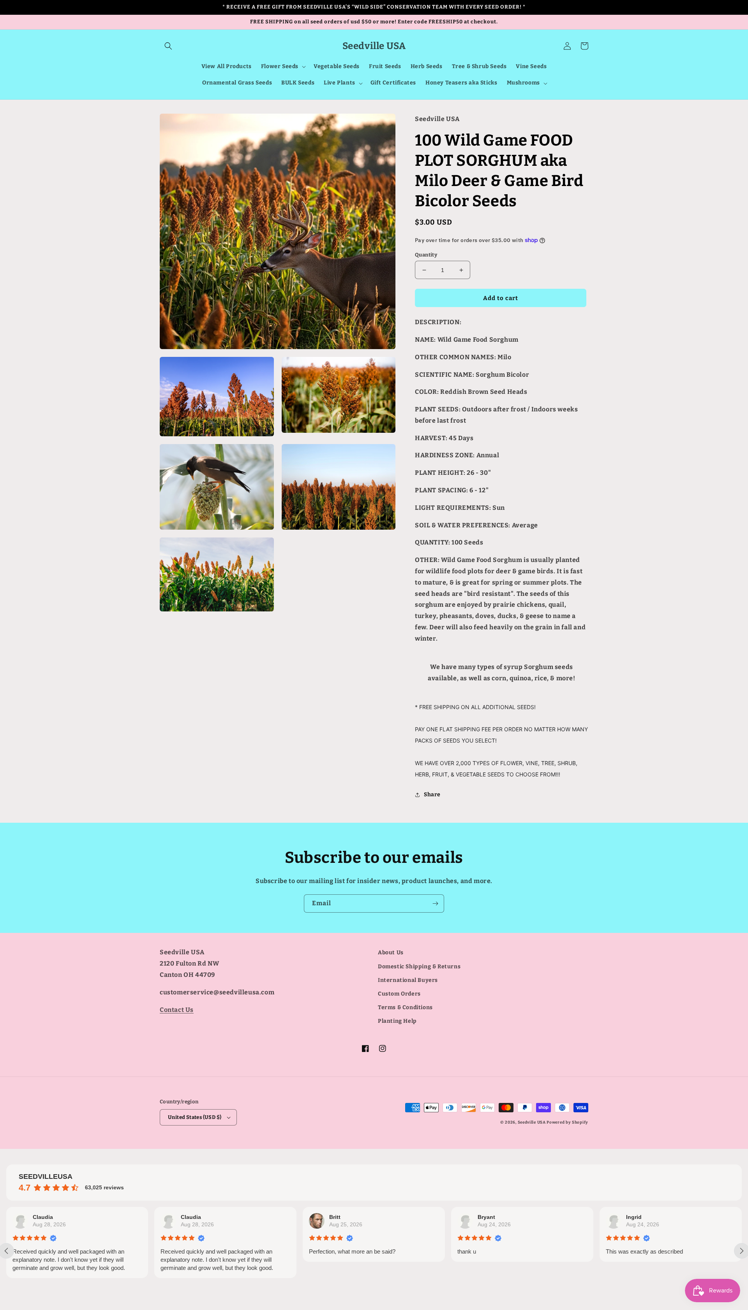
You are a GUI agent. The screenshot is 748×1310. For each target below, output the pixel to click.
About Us (391, 952)
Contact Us (177, 1009)
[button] (168, 45)
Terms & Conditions (405, 1007)
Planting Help (397, 1021)
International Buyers (408, 980)
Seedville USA (532, 1122)
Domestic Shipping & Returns (419, 966)
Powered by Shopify (567, 1122)
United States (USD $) (194, 1117)
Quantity (426, 255)
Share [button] (432, 794)
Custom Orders (399, 993)
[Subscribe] (435, 903)
